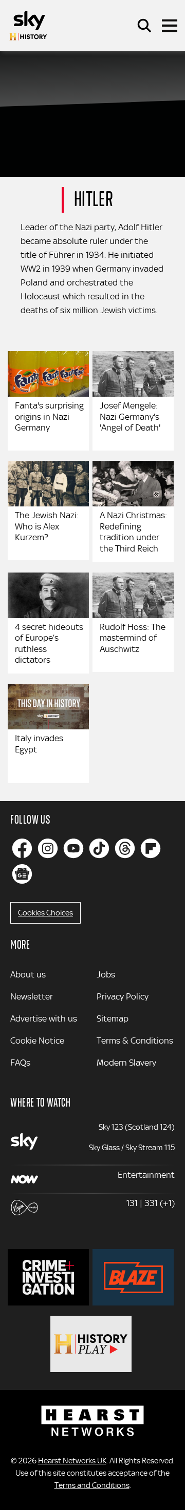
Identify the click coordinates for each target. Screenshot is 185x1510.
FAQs (20, 1062)
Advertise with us (43, 1018)
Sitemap (112, 1018)
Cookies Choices (45, 912)
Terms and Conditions (92, 1485)
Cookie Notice (37, 1040)
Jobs (106, 974)
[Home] (28, 26)
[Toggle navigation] (169, 25)
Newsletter (31, 996)
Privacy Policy (123, 996)
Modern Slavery (126, 1062)
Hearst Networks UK (72, 1460)
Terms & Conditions (135, 1040)
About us (28, 974)
